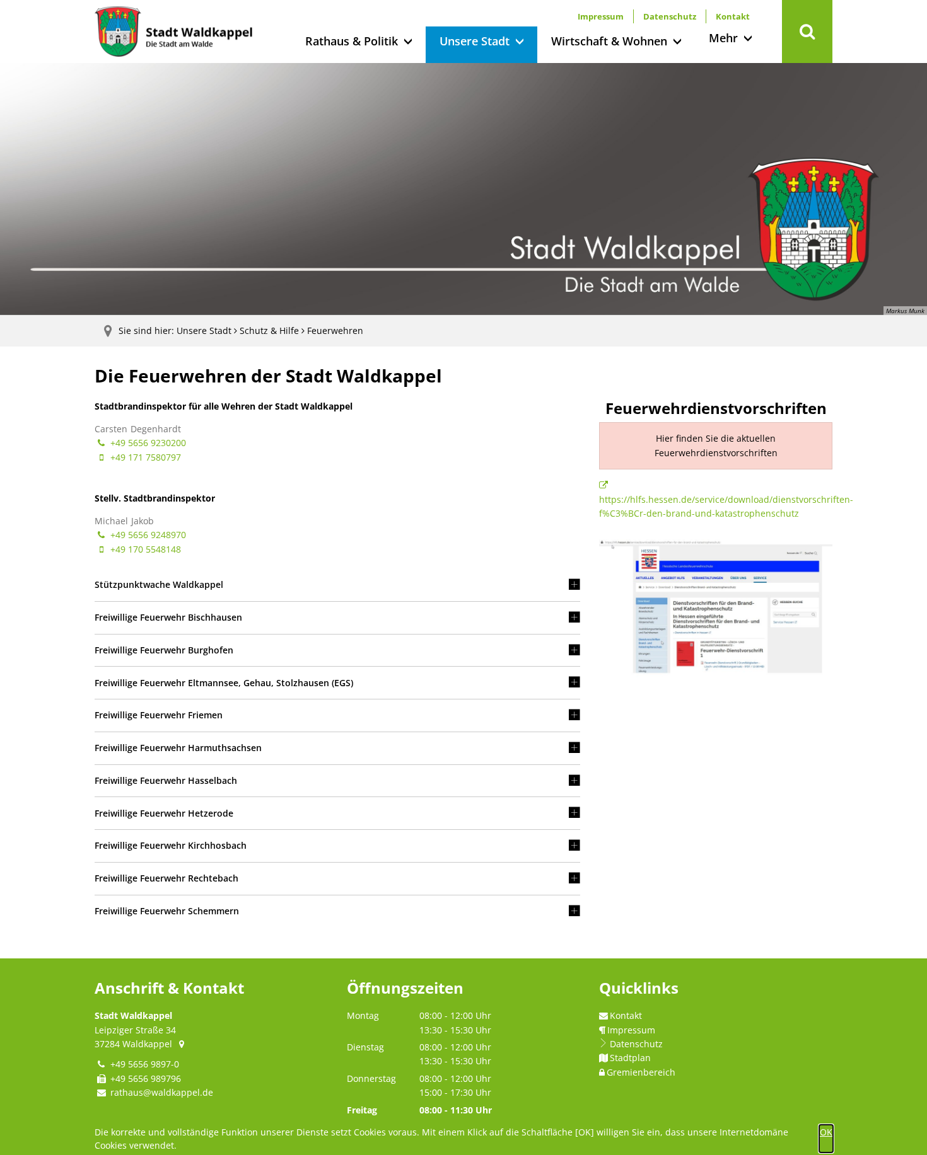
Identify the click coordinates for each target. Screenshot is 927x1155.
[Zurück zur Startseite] (173, 32)
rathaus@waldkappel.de (161, 1092)
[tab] (337, 585)
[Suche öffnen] (807, 31)
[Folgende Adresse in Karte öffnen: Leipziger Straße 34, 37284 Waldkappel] (182, 1044)
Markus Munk (905, 310)
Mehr (723, 37)
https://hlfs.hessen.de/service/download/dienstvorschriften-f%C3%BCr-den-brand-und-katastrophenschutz (726, 506)
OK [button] (826, 1132)
